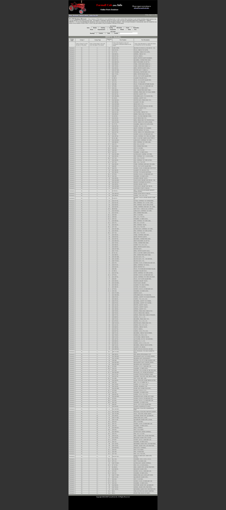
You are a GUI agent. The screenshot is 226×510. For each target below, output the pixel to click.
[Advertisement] (113, 503)
